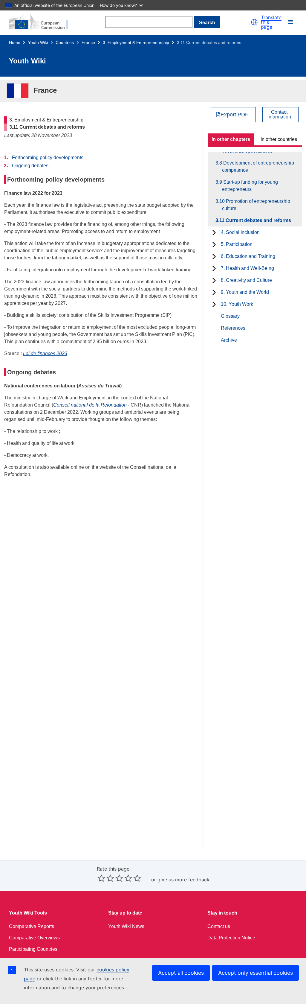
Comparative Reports (31, 926)
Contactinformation (279, 114)
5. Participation (237, 244)
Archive (229, 340)
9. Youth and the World (245, 292)
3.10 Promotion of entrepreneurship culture (256, 205)
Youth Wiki (38, 42)
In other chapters (231, 139)
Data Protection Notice (231, 937)
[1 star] (101, 878)
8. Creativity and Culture (246, 280)
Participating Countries (33, 949)
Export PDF (234, 114)
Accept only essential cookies (255, 973)
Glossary (230, 316)
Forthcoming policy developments (47, 157)
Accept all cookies (181, 973)
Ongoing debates (30, 165)
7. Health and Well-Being (247, 268)
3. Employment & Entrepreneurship (136, 42)
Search (207, 22)
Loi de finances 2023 (45, 353)
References (233, 328)
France (88, 42)
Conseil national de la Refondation (90, 404)
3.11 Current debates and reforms (256, 220)
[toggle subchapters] (214, 232)
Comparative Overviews (34, 937)
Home (14, 42)
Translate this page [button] (271, 22)
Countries (65, 42)
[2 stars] (106, 878)
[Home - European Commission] (42, 22)
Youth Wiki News (126, 926)
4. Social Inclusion (240, 232)
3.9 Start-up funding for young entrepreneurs (250, 185)
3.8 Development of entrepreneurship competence (258, 166)
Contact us (218, 926)
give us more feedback (183, 880)
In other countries (279, 139)
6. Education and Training (248, 256)
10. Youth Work (237, 304)
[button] (254, 22)
